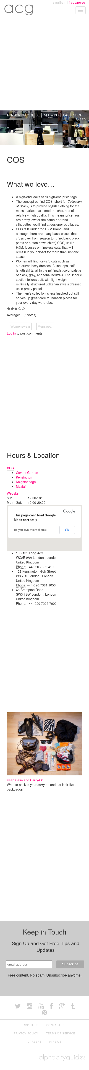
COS (10, 468)
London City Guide (23, 115)
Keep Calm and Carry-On (25, 780)
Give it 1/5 (8, 308)
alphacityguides (62, 1057)
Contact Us (55, 1025)
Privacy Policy (26, 1033)
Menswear (45, 326)
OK (67, 530)
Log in (11, 333)
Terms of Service (60, 1033)
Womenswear (20, 326)
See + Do (51, 115)
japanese (77, 2)
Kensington (24, 477)
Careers (35, 1041)
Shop (77, 115)
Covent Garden (27, 472)
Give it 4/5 (19, 308)
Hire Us (55, 1041)
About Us (31, 1025)
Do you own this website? (30, 530)
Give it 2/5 (12, 308)
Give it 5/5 (23, 308)
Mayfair (21, 486)
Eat (66, 115)
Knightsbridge (26, 481)
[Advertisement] (44, 63)
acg (19, 7)
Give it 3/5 (16, 308)
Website (12, 493)
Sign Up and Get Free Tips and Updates (45, 947)
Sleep (81, 119)
